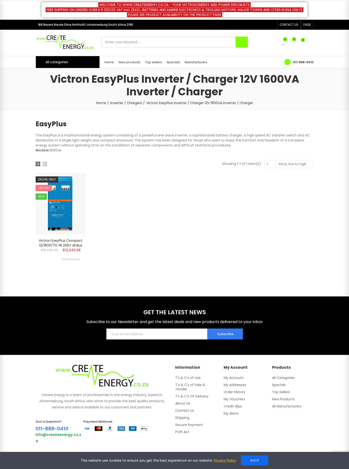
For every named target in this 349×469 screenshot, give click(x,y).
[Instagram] (272, 25)
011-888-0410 (303, 62)
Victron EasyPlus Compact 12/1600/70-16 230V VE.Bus (60, 243)
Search (242, 42)
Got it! (254, 460)
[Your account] (311, 42)
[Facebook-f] (264, 25)
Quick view (73, 200)
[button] (289, 25)
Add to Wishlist (73, 190)
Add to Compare (73, 181)
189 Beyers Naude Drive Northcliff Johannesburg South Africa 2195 (85, 25)
